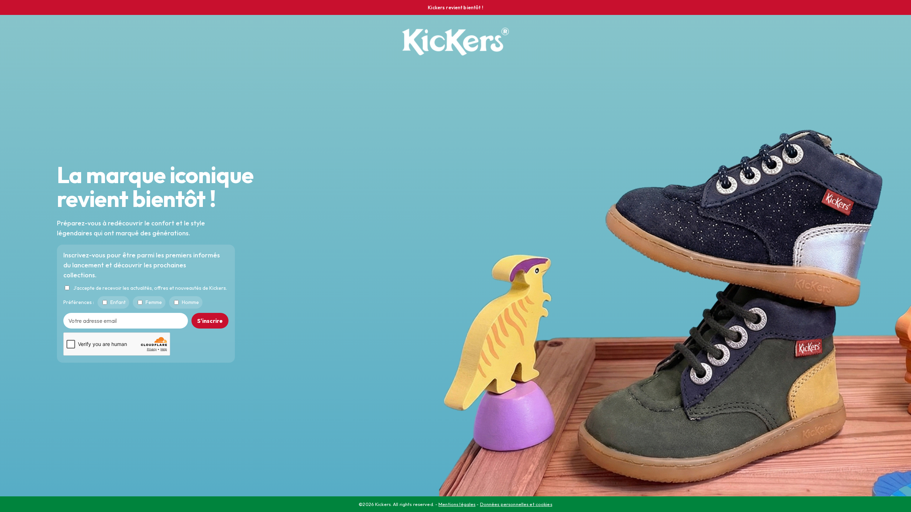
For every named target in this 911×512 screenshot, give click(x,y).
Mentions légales (456, 504)
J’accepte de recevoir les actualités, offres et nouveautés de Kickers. (150, 287)
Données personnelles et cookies (516, 504)
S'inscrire (210, 320)
